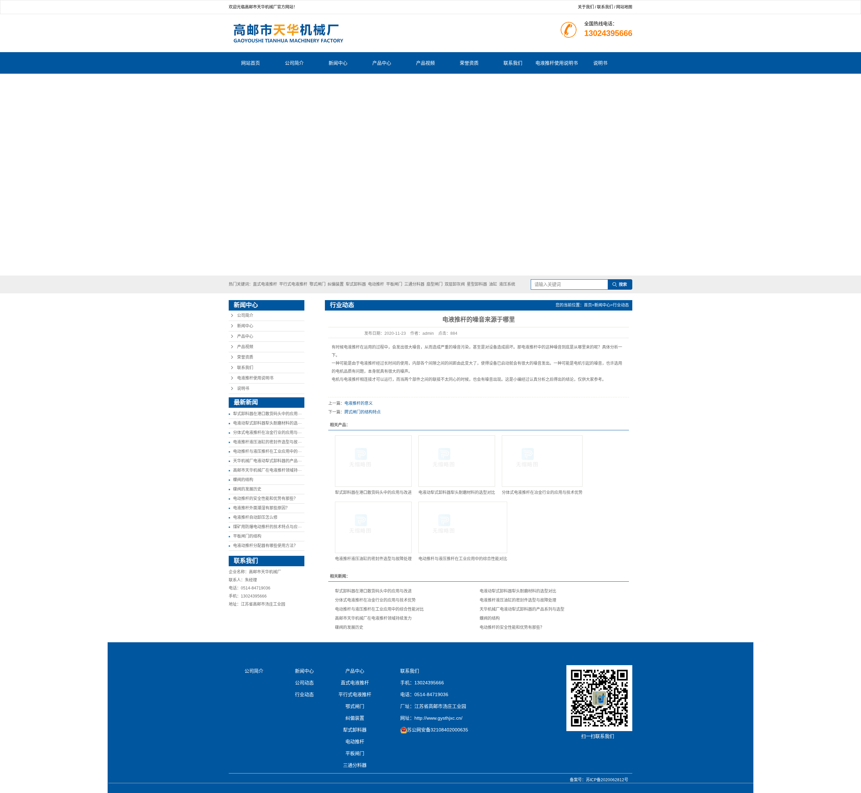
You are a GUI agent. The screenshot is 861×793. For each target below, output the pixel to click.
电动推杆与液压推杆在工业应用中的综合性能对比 (462, 558)
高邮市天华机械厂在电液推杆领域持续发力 (373, 618)
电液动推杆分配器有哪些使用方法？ (265, 545)
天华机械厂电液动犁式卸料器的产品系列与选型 (522, 609)
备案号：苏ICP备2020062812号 (599, 780)
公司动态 (304, 682)
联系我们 (605, 7)
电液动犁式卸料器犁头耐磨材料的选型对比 (456, 492)
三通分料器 (414, 284)
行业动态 (621, 305)
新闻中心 (338, 63)
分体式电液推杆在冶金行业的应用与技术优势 (542, 492)
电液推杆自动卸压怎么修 (255, 517)
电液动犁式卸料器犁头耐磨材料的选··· (267, 423)
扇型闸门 (434, 284)
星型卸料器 (477, 284)
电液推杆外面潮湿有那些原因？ (261, 508)
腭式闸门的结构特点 (362, 412)
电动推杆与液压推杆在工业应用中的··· (267, 451)
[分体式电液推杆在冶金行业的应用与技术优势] (542, 461)
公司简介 (294, 63)
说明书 (600, 63)
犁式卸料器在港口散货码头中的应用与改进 (373, 492)
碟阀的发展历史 (247, 489)
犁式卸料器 (356, 284)
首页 (588, 305)
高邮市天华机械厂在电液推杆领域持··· (267, 470)
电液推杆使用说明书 (556, 63)
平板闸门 (394, 284)
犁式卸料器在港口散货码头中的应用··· (267, 413)
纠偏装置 (336, 284)
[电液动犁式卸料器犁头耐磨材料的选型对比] (456, 461)
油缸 (493, 284)
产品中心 (381, 63)
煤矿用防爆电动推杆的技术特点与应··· (267, 527)
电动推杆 (376, 284)
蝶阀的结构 (243, 479)
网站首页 (250, 63)
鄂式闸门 (317, 284)
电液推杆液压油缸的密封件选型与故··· (267, 442)
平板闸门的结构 (247, 536)
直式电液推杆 (265, 284)
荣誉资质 (469, 63)
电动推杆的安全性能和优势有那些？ (265, 498)
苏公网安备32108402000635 (437, 729)
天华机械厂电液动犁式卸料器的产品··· (267, 461)
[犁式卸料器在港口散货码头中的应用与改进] (373, 461)
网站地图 (624, 7)
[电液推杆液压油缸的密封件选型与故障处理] (373, 527)
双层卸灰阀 (455, 284)
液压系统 (507, 284)
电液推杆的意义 (358, 403)
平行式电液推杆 (293, 284)
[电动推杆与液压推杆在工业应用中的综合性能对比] (462, 527)
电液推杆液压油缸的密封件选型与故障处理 (373, 558)
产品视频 (425, 63)
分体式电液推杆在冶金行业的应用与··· (267, 432)
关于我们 (586, 7)
